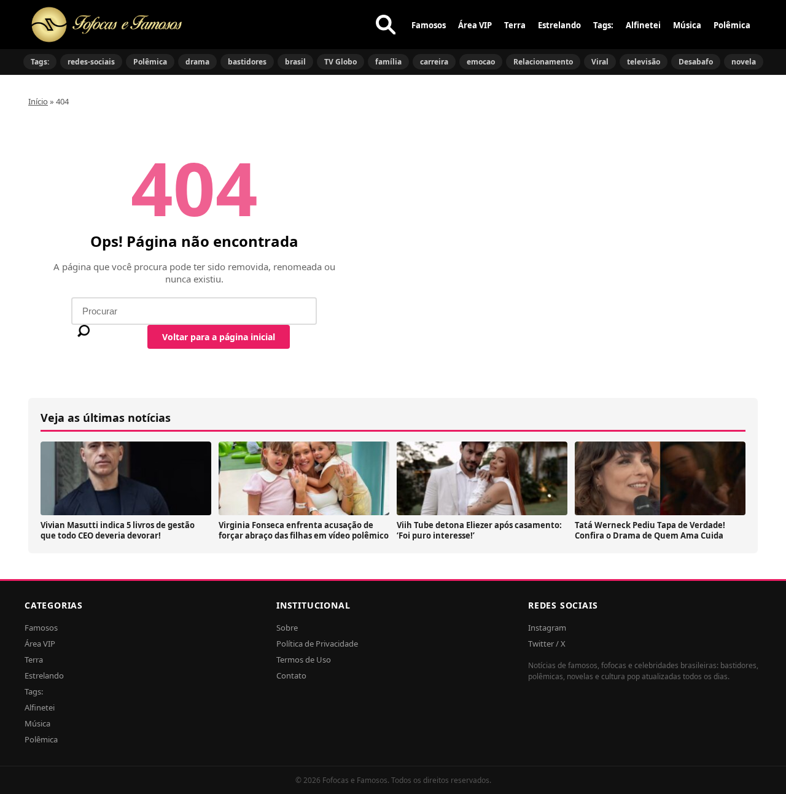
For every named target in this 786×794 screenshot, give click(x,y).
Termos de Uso (303, 659)
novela (743, 61)
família (388, 61)
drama (197, 61)
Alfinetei (643, 25)
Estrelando (559, 25)
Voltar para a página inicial (218, 337)
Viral (600, 61)
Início (38, 101)
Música (687, 25)
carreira (434, 61)
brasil (295, 61)
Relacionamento (543, 61)
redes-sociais (91, 61)
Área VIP (475, 25)
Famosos (428, 25)
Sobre (287, 627)
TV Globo (340, 61)
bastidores (247, 61)
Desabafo (696, 61)
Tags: (603, 25)
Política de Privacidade (317, 643)
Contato (291, 675)
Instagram (547, 627)
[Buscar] (385, 24)
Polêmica (732, 25)
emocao (481, 61)
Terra (515, 25)
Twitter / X (547, 643)
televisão (643, 61)
